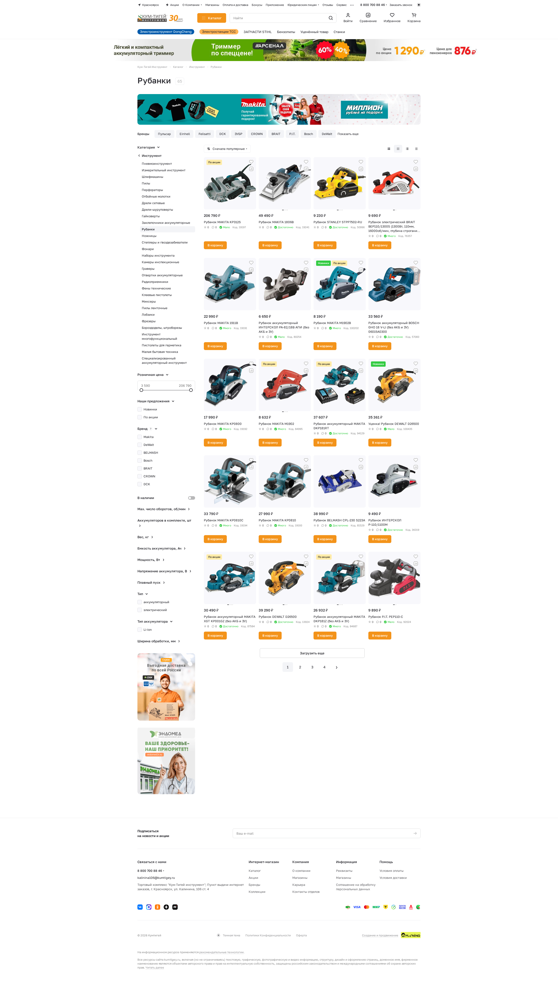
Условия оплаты (392, 870)
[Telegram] (148, 907)
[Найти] (330, 18)
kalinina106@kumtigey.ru (156, 877)
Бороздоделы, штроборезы (162, 327)
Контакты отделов (306, 891)
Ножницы (149, 236)
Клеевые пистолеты (157, 295)
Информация (346, 862)
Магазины (299, 877)
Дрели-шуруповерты (157, 209)
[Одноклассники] (157, 907)
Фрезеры (149, 321)
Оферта (301, 935)
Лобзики (148, 314)
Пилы (146, 183)
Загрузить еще (312, 653)
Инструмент (152, 156)
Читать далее (155, 967)
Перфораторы (152, 190)
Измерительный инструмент (163, 170)
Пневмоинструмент (157, 163)
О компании (301, 870)
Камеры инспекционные (160, 262)
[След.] (336, 667)
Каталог (255, 870)
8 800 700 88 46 (372, 5)
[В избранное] (251, 162)
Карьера (298, 884)
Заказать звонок (401, 5)
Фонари (148, 249)
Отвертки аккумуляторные (162, 275)
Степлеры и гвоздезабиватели (165, 242)
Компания (300, 862)
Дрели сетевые (153, 203)
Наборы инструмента (158, 255)
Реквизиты (344, 870)
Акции (253, 877)
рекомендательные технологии (221, 952)
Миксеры (149, 301)
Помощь (386, 862)
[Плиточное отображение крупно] (389, 149)
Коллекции (257, 891)
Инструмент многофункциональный (159, 336)
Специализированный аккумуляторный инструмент (164, 360)
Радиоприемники (155, 282)
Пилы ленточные (154, 308)
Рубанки (148, 229)
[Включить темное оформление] (419, 5)
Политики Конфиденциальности (268, 935)
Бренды (254, 884)
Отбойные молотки (156, 196)
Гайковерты (151, 216)
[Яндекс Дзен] (166, 907)
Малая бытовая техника (160, 352)
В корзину (215, 245)
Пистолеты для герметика (161, 345)
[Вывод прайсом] (416, 149)
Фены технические (156, 288)
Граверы (148, 268)
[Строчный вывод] (407, 149)
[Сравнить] (251, 169)
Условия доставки (393, 877)
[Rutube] (175, 907)
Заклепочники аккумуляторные (166, 222)
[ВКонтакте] (140, 907)
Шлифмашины (152, 177)
